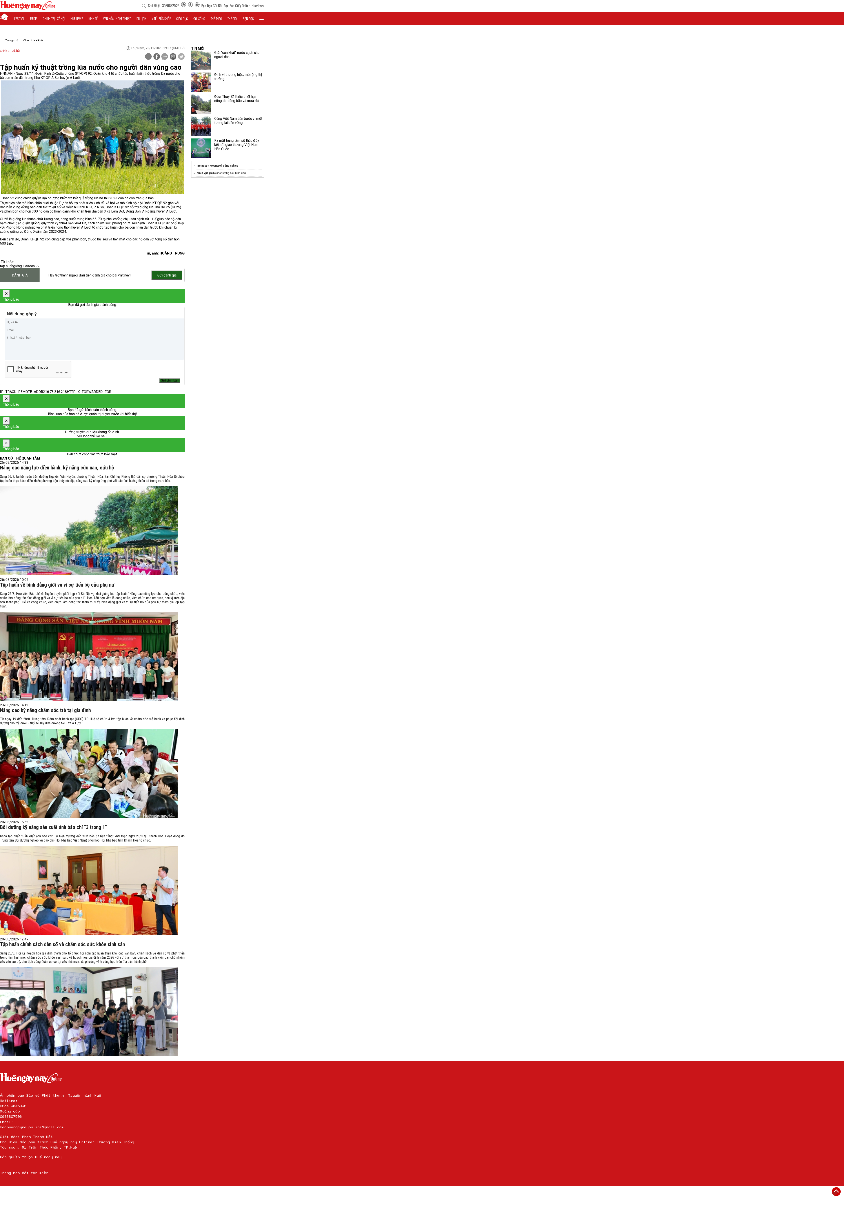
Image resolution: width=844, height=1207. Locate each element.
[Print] (148, 56)
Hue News (77, 18)
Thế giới (232, 18)
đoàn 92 (33, 266)
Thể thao (216, 18)
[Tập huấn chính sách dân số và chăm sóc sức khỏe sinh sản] (89, 1011)
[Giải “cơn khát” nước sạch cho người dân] (201, 60)
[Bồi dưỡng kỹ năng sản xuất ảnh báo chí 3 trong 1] (89, 890)
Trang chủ (11, 40)
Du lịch (141, 18)
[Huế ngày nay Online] (27, 9)
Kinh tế (93, 18)
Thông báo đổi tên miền (24, 1172)
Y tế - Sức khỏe (161, 18)
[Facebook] (190, 5)
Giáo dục (182, 18)
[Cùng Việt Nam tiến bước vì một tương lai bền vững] (201, 126)
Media (33, 18)
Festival (19, 18)
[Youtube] (197, 5)
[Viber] (173, 57)
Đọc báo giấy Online (237, 5)
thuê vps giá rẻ (206, 173)
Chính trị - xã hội (54, 18)
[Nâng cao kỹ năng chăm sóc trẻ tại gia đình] (89, 773)
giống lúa (20, 266)
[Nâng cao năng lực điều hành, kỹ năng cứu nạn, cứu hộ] (89, 530)
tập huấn (6, 266)
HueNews (258, 5)
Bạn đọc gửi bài (211, 5)
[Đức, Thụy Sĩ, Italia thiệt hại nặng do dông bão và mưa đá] (201, 104)
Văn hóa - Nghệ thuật (117, 18)
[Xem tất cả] (261, 18)
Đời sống (199, 18)
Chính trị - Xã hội (33, 40)
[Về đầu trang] (836, 1191)
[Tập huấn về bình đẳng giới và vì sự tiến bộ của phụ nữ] (89, 656)
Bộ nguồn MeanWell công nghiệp (217, 165)
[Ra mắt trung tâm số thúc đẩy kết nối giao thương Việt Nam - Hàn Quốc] (201, 148)
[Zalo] (164, 57)
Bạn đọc (248, 18)
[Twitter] (181, 57)
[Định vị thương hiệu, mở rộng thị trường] (201, 82)
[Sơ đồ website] (183, 5)
